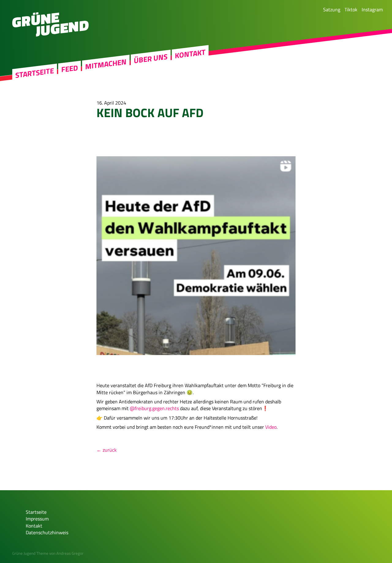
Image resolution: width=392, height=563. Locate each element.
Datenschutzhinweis (47, 532)
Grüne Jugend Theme (30, 553)
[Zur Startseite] (50, 35)
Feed (69, 68)
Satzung (331, 9)
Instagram (372, 9)
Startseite (34, 73)
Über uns (151, 58)
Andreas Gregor (70, 553)
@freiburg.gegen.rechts (154, 408)
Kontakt (190, 53)
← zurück (106, 450)
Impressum (37, 518)
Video (271, 427)
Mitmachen (105, 64)
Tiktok (351, 9)
